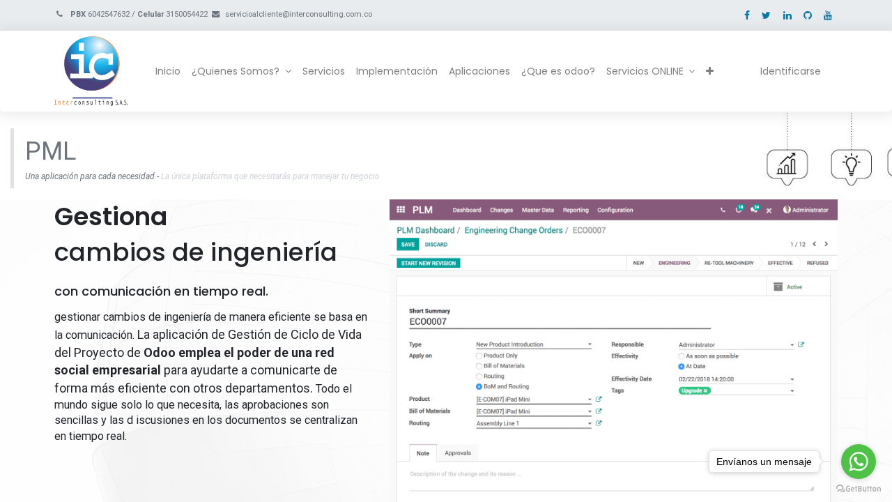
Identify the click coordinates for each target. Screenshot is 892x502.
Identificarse (790, 71)
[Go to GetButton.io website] (858, 488)
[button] (709, 71)
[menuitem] (168, 71)
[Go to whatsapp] (858, 461)
